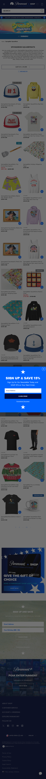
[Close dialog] (43, 369)
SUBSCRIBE (23, 396)
